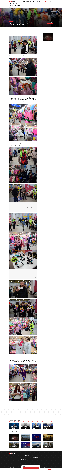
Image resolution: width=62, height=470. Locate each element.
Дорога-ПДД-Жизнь (33, 1)
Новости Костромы (22, 455)
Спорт (21, 465)
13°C (46, 1)
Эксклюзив (27, 1)
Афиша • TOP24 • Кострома (13, 3)
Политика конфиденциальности (35, 456)
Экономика (22, 466)
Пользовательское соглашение (35, 457)
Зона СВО (26, 460)
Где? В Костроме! (23, 459)
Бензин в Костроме (22, 1)
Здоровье (22, 460)
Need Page (16, 467)
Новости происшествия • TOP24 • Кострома (15, 4)
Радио (43, 456)
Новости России (27, 455)
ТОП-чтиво (38, 1)
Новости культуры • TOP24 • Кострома (14, 5)
